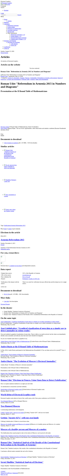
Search (19, 15)
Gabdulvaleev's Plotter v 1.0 (18, 39)
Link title (6, 301)
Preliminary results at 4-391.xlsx (31, 279)
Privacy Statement (13, 473)
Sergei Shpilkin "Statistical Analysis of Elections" (14, 457)
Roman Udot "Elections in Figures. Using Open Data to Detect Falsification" (21, 373)
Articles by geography (13, 78)
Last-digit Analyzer (12, 30)
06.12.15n (6, 294)
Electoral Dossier (5, 304)
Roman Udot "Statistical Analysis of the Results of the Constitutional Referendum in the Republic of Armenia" (30, 436)
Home (5, 19)
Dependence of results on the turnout (47, 78)
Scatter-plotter (11, 27)
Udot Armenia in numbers (11, 143)
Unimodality (33, 78)
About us (6, 48)
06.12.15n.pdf (26, 277)
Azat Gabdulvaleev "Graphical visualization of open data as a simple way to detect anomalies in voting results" (30, 321)
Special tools (10, 31)
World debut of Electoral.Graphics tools (11, 389)
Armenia (22, 78)
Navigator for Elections (13, 42)
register (10, 228)
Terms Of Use (4, 473)
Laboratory (7, 24)
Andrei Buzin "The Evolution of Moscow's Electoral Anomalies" (18, 354)
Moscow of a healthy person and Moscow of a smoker (15, 424)
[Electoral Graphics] (6, 3)
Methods (6, 22)
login (5, 228)
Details (2, 245)
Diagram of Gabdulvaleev (14, 28)
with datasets (14, 44)
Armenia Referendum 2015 (18, 225)
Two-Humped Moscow (7, 401)
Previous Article (5, 127)
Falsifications (7, 225)
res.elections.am (26, 275)
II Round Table (25, 79)
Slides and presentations (41, 79)
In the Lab (13, 45)
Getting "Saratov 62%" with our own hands (12, 412)
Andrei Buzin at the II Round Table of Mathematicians (15, 341)
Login (2, 13)
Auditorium (7, 47)
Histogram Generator (13, 25)
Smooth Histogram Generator (18, 37)
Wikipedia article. (5, 249)
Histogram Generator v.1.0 (18, 34)
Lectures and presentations (14, 79)
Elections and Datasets (10, 41)
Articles (9, 21)
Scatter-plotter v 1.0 (16, 36)
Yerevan (27, 78)
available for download (15, 265)
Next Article (4, 128)
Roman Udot (4, 76)
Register (6, 10)
